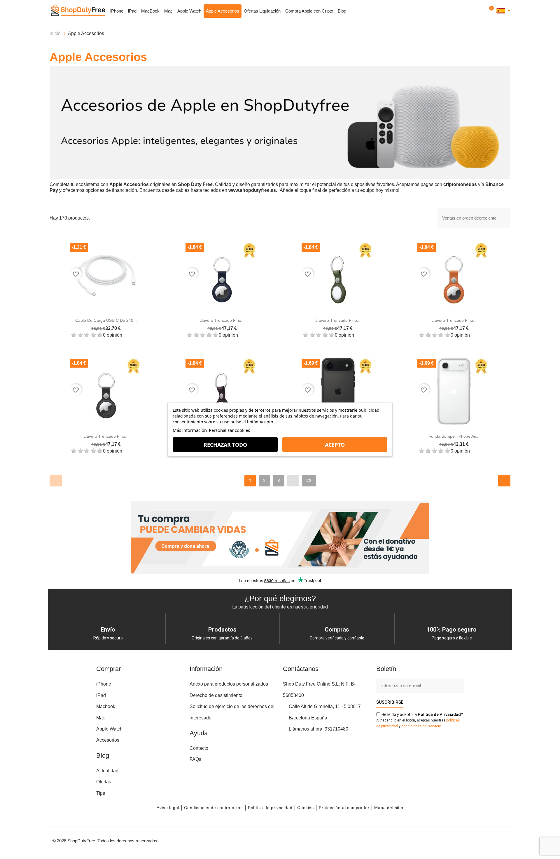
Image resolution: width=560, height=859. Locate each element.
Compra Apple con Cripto (309, 10)
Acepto (335, 444)
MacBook (150, 10)
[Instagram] (462, 840)
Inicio (55, 33)
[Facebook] (449, 840)
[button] (474, 11)
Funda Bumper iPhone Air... (454, 436)
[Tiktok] (502, 840)
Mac (168, 10)
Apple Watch (189, 10)
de (439, 714)
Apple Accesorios (222, 10)
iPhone (116, 10)
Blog (342, 10)
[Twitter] (488, 840)
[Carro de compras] (490, 11)
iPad (132, 10)
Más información (190, 430)
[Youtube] (475, 840)
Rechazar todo (225, 444)
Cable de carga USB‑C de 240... (106, 320)
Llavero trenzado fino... (222, 320)
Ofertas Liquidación (262, 10)
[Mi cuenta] (482, 11)
